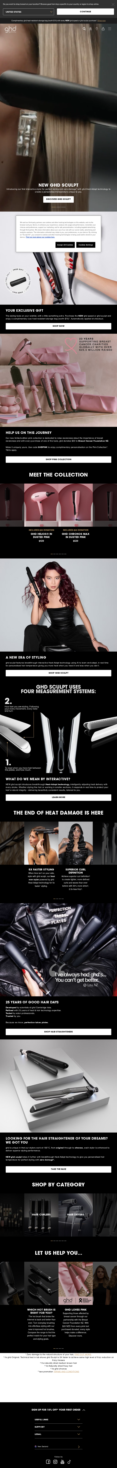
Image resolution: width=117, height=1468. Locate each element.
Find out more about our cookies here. (40, 237)
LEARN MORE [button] (58, 798)
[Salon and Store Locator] (96, 28)
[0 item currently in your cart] (103, 28)
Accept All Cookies (65, 244)
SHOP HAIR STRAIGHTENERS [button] (58, 1032)
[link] (58, 21)
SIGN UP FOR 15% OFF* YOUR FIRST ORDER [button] (56, 1410)
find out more (83, 1354)
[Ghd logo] (10, 29)
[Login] (90, 28)
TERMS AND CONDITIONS (66, 1371)
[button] (58, 1420)
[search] (84, 28)
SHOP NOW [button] (58, 326)
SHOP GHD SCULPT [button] (58, 673)
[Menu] (109, 28)
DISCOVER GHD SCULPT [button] (58, 199)
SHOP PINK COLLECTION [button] (58, 460)
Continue (85, 12)
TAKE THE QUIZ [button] (58, 1169)
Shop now (102, 21)
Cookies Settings (86, 244)
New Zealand (42, 1446)
